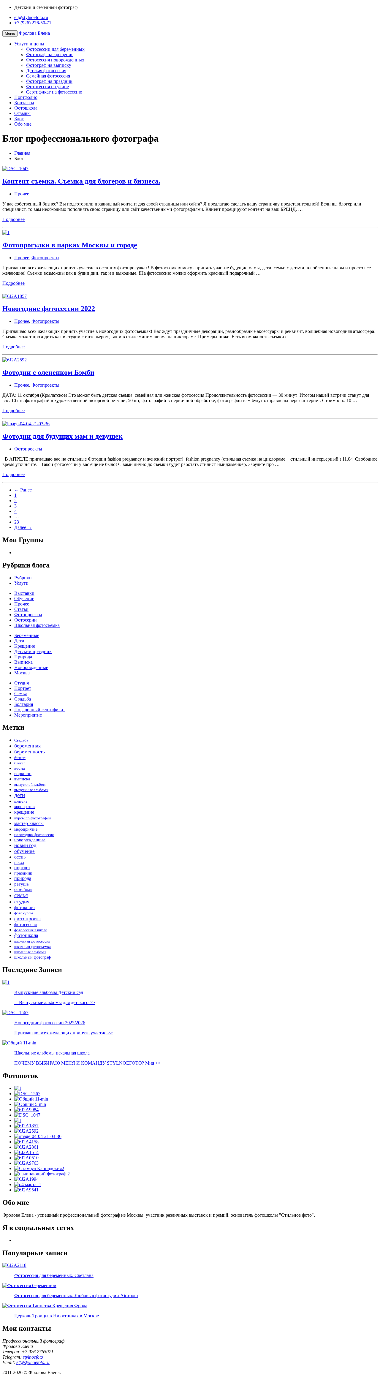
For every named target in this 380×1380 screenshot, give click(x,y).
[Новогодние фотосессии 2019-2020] (26, 1163)
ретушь (21, 884)
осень (20, 856)
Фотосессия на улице (47, 86)
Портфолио (25, 97)
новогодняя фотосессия (34, 834)
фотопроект (27, 918)
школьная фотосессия (32, 941)
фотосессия (25, 924)
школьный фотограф (32, 957)
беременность (29, 752)
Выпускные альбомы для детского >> (54, 1002)
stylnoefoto (33, 1357)
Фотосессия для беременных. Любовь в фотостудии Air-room (76, 1295)
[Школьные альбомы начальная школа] (31, 1098)
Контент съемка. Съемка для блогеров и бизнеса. (81, 181)
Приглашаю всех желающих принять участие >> (63, 1032)
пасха (19, 862)
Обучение (24, 598)
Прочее (21, 193)
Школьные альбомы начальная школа (52, 1052)
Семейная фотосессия (48, 75)
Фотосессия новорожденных (55, 59)
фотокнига (24, 907)
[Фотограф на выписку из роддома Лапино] (26, 1179)
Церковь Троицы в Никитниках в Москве (56, 1315)
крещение (24, 812)
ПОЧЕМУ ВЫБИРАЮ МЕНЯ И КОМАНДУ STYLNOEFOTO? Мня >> (87, 1063)
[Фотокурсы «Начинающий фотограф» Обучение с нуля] (42, 1173)
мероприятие (25, 829)
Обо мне (22, 124)
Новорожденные (31, 667)
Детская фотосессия (46, 70)
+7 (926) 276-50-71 (32, 22)
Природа (23, 656)
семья (21, 895)
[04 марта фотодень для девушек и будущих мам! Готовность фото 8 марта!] (27, 1184)
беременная (27, 746)
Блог (19, 118)
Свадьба (22, 698)
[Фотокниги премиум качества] (26, 1152)
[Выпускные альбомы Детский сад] (17, 1088)
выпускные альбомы (31, 790)
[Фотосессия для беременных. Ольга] (26, 1157)
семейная (23, 889)
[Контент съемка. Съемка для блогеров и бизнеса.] (27, 1114)
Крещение (24, 646)
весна (19, 768)
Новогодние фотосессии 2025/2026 (49, 1022)
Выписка (23, 662)
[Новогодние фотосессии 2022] (26, 1125)
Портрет (22, 688)
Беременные (26, 635)
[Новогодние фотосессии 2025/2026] (27, 1093)
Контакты (24, 102)
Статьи (21, 609)
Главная (22, 153)
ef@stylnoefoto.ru (31, 17)
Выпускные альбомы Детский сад (48, 992)
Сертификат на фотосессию (54, 91)
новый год (25, 845)
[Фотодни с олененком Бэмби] (26, 1131)
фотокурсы (23, 913)
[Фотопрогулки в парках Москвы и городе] (17, 1120)
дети (19, 795)
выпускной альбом (29, 784)
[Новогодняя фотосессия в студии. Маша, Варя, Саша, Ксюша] (26, 1147)
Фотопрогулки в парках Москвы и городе (69, 245)
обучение (24, 851)
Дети (19, 640)
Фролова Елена (34, 33)
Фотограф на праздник (49, 81)
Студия (21, 682)
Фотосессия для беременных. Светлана (54, 1275)
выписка (22, 779)
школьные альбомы (30, 952)
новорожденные (29, 839)
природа (22, 878)
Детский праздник (33, 651)
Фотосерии (25, 619)
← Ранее (23, 489)
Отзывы (22, 113)
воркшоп (22, 773)
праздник (23, 872)
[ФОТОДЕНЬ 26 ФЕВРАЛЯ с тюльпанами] (26, 1109)
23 (16, 521)
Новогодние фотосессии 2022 (48, 308)
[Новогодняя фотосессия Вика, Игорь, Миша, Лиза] (26, 1141)
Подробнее (13, 219)
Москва (22, 672)
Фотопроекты (45, 257)
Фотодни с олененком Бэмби (48, 372)
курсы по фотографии (32, 818)
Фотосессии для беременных (55, 49)
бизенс (20, 757)
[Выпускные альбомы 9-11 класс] (30, 1104)
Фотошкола (25, 107)
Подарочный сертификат (39, 709)
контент (20, 801)
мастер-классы (29, 823)
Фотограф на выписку (48, 65)
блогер (20, 763)
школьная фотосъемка (32, 946)
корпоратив (24, 806)
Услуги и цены (29, 43)
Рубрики (23, 577)
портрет (22, 867)
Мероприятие (28, 714)
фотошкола (26, 935)
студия (21, 902)
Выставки (24, 593)
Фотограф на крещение (49, 54)
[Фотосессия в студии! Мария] (26, 1189)
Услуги (21, 583)
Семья (20, 693)
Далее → (23, 527)
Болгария (23, 704)
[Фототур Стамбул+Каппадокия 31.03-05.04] (39, 1168)
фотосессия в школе (30, 930)
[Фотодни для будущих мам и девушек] (37, 1136)
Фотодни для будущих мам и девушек (62, 436)
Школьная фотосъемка (37, 625)
